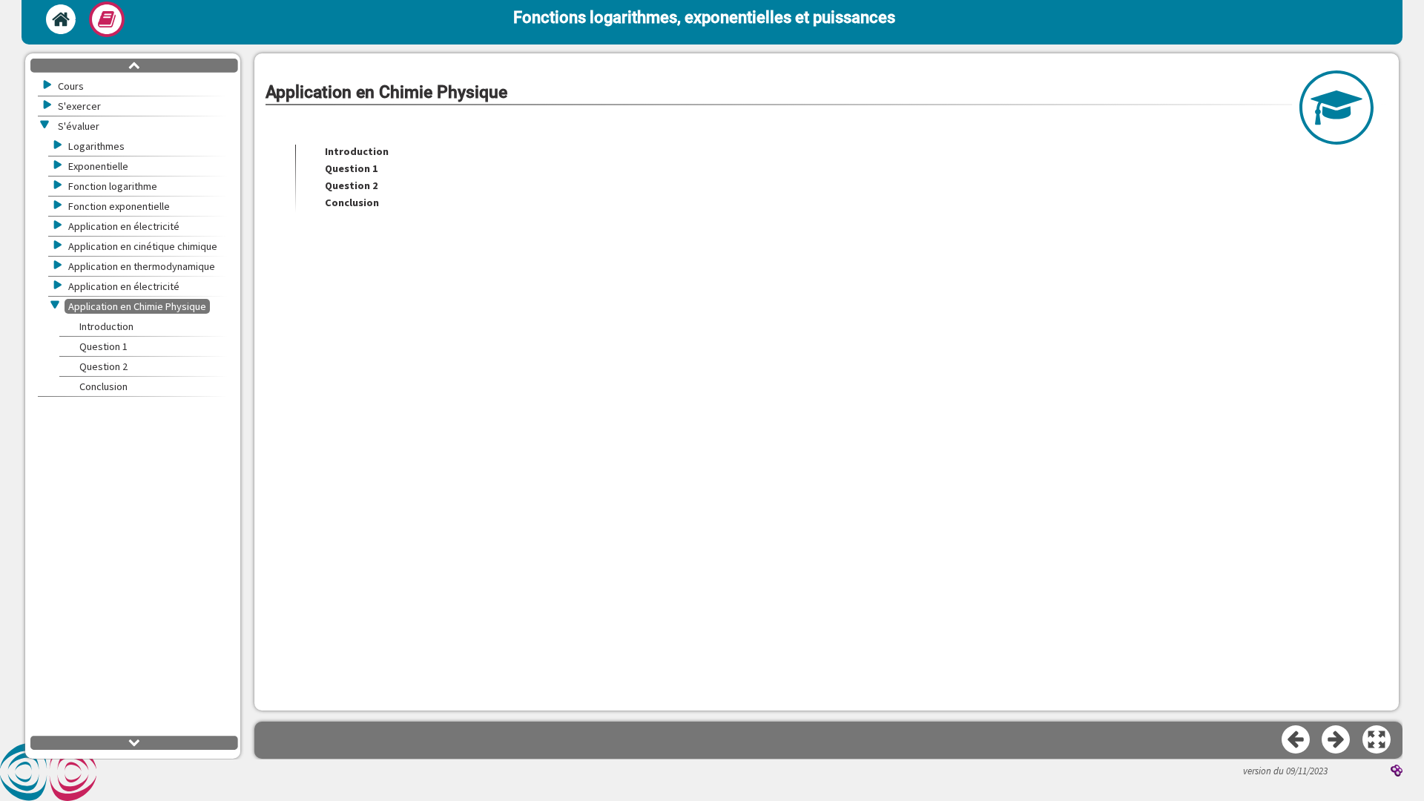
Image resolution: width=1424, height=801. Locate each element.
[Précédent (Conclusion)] (1296, 740)
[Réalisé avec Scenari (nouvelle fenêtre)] (1396, 772)
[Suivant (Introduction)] (1336, 740)
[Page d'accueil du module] (61, 19)
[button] (1377, 740)
